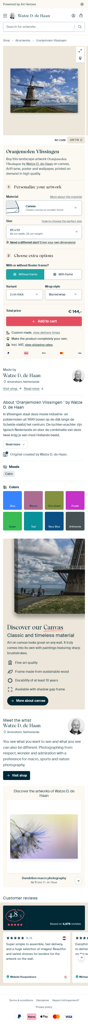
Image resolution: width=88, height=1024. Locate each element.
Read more (32, 389)
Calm (8, 474)
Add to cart (47, 321)
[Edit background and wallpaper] (78, 58)
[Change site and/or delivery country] (82, 4)
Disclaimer (42, 1000)
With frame (66, 274)
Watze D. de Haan (34, 15)
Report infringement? (65, 1000)
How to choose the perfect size (62, 221)
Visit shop (10, 389)
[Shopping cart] (81, 16)
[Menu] (5, 16)
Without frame (28, 274)
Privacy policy (44, 1007)
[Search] (80, 27)
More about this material (66, 197)
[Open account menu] (73, 15)
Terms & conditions (21, 1000)
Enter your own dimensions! (43, 242)
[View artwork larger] (78, 50)
